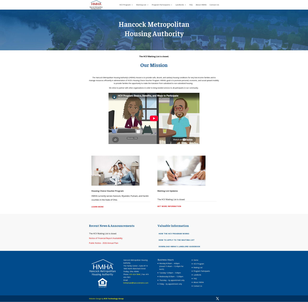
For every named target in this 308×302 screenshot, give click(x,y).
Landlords (180, 5)
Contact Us (214, 5)
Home (195, 260)
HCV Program (125, 5)
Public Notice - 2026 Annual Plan (103, 243)
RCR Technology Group (114, 298)
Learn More (97, 207)
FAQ (191, 5)
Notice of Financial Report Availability (105, 238)
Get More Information (169, 206)
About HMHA (201, 5)
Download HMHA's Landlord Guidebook (179, 246)
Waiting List (141, 5)
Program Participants (161, 5)
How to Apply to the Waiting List (177, 240)
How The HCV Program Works (174, 233)
